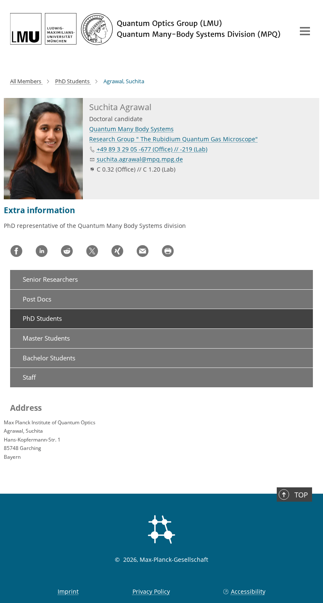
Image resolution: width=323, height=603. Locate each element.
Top (301, 495)
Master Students (46, 338)
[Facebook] (16, 251)
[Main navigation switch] (305, 31)
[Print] (168, 251)
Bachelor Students (49, 358)
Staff (29, 377)
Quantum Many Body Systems (131, 129)
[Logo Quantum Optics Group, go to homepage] (146, 29)
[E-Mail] (142, 251)
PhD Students (42, 318)
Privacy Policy (151, 591)
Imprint (68, 591)
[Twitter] (92, 251)
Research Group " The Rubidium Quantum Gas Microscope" (173, 139)
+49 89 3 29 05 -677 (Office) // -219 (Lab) (152, 149)
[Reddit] (67, 251)
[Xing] (117, 251)
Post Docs (37, 299)
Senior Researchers (50, 279)
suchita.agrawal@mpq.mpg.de (140, 159)
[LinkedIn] (41, 251)
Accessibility (248, 591)
